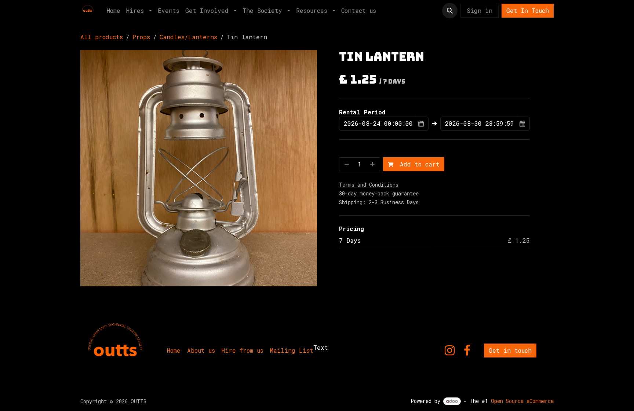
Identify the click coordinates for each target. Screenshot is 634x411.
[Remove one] (346, 164)
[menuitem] (113, 10)
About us (201, 350)
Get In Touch (527, 10)
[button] (450, 10)
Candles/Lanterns (188, 37)
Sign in (479, 10)
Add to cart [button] (418, 164)
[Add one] (373, 164)
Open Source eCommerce (522, 400)
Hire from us (242, 350)
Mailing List (291, 350)
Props (141, 37)
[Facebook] (467, 350)
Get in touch (510, 350)
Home (174, 350)
